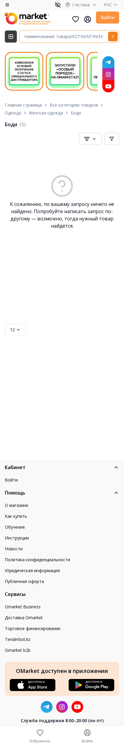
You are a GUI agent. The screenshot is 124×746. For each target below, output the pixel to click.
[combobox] (90, 139)
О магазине (16, 505)
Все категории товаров (74, 105)
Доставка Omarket (24, 617)
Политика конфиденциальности (37, 559)
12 (12, 329)
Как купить (16, 516)
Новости (14, 549)
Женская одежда (46, 113)
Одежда (13, 113)
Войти (107, 17)
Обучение (15, 527)
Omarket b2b (17, 650)
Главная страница (23, 105)
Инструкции (17, 538)
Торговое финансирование (32, 628)
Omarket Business (23, 607)
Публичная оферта (24, 581)
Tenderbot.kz (17, 639)
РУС (108, 5)
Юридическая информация (32, 570)
